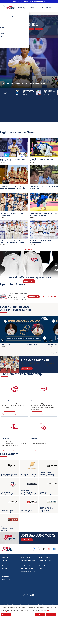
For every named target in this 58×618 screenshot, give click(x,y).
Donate (48, 7)
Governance (14, 16)
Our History (5, 565)
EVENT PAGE (33, 296)
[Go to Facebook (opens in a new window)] (34, 549)
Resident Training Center (45, 560)
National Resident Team (26, 563)
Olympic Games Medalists (27, 568)
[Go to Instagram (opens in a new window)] (44, 549)
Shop (42, 7)
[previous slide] (50, 98)
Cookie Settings (6, 614)
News (32, 8)
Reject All (51, 614)
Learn (37, 413)
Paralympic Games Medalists (28, 571)
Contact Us (5, 563)
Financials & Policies (7, 582)
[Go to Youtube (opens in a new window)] (49, 549)
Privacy (39, 604)
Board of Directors (6, 579)
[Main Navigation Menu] (2, 7)
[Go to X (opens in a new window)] (39, 549)
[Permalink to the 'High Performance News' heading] (35, 132)
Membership (21, 8)
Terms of (49, 604)
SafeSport (39, 29)
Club (10, 413)
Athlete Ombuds (43, 565)
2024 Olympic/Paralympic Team (28, 560)
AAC (40, 563)
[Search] (55, 7)
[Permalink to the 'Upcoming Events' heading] (26, 284)
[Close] (55, 607)
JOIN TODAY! (26, 539)
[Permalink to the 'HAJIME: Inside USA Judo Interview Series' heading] (32, 309)
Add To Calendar (49, 296)
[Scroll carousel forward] (56, 352)
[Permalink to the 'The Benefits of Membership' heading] (43, 374)
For (28, 13)
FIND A (27, 368)
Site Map (30, 604)
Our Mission (5, 560)
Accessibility (7, 604)
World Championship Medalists (28, 565)
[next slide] (54, 98)
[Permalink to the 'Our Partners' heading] (19, 454)
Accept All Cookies (40, 614)
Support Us (22, 604)
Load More (29, 249)
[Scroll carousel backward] (52, 352)
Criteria (41, 568)
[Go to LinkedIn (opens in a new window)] (54, 549)
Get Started (29, 29)
